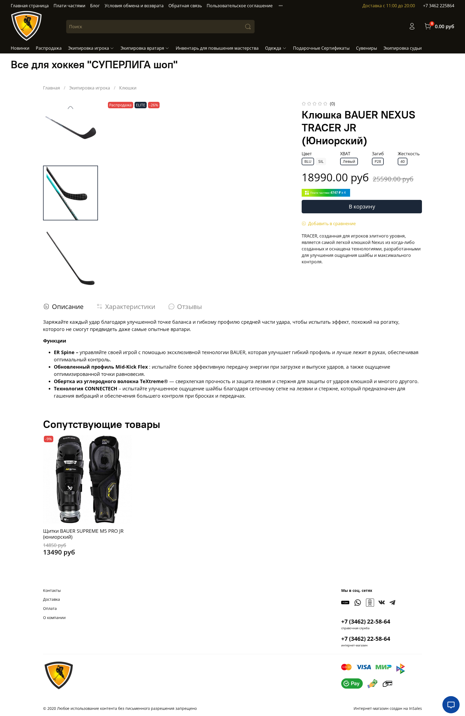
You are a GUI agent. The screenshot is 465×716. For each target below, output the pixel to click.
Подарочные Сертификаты (321, 48)
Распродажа (49, 48)
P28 (378, 161)
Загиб (378, 153)
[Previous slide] (70, 107)
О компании (54, 617)
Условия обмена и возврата (134, 6)
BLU (307, 161)
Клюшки (127, 88)
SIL (320, 161)
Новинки (20, 48)
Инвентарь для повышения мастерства (217, 48)
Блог (95, 6)
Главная (51, 88)
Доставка (51, 599)
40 (402, 161)
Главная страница (30, 6)
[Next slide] (282, 193)
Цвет (307, 153)
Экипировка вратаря (142, 48)
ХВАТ (345, 153)
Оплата (50, 608)
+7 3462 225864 (438, 6)
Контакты (52, 590)
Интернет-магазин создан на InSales (388, 708)
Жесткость (409, 153)
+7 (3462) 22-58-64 (365, 621)
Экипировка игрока (88, 48)
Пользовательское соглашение (240, 6)
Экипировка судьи (402, 48)
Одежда (273, 48)
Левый (349, 161)
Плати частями (69, 6)
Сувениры (366, 48)
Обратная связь (185, 6)
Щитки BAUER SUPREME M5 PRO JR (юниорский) (83, 533)
